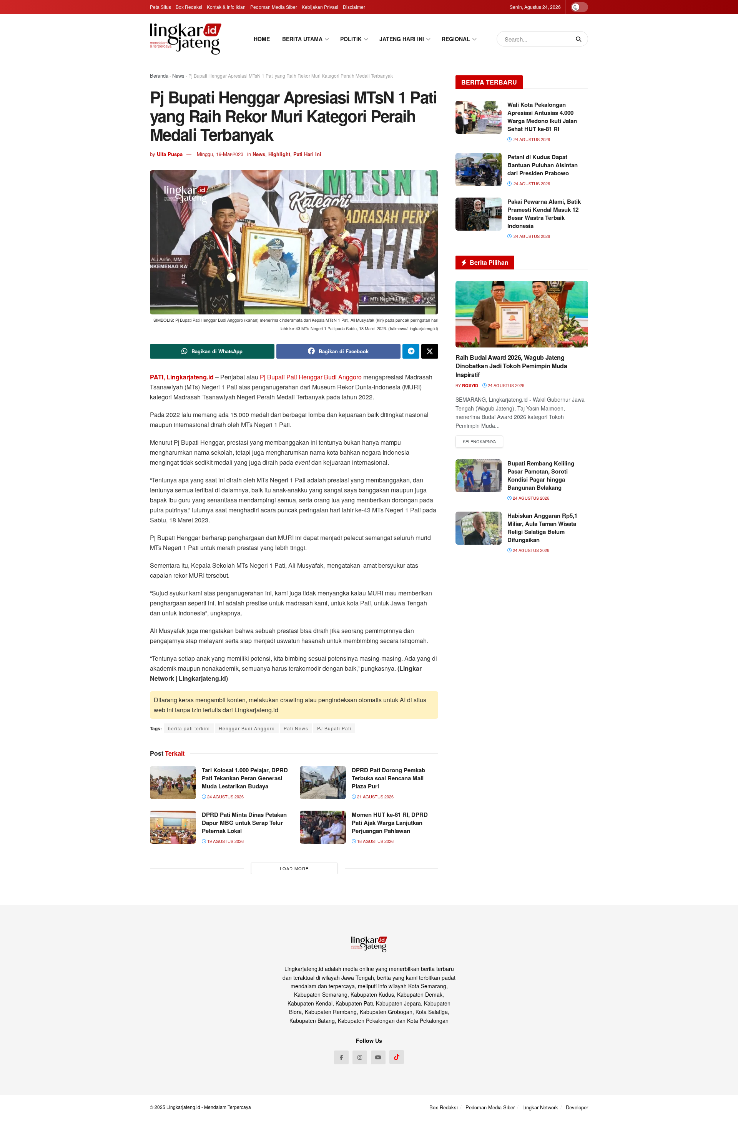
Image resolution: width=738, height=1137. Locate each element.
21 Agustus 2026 (375, 796)
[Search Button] (580, 39)
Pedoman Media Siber (273, 6)
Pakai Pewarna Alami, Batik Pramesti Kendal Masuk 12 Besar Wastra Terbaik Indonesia (544, 213)
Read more (479, 442)
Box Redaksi (189, 6)
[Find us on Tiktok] (396, 1057)
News (178, 75)
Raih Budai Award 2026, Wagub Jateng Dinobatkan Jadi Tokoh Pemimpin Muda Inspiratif (511, 366)
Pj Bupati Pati (278, 376)
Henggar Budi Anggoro (330, 376)
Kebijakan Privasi (320, 6)
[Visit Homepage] (185, 38)
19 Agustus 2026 (225, 841)
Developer (577, 1107)
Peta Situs (160, 6)
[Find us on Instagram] (359, 1057)
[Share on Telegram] (410, 351)
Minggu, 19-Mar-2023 (220, 154)
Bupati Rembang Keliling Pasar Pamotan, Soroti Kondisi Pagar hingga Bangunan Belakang (540, 475)
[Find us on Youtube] (378, 1057)
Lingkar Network (540, 1107)
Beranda (159, 75)
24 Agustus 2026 (225, 796)
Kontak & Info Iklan (226, 6)
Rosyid (470, 385)
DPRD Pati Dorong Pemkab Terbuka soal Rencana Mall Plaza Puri (388, 778)
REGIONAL (456, 39)
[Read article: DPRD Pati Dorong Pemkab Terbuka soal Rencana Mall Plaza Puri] (323, 782)
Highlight (279, 154)
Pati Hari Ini (307, 154)
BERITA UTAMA (302, 39)
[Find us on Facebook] (341, 1057)
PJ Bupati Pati (334, 728)
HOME (262, 39)
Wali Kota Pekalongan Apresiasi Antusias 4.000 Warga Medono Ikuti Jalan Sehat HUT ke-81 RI (542, 116)
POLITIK (351, 39)
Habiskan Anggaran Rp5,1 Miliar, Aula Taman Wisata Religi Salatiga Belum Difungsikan (542, 527)
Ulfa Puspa (170, 154)
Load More (294, 868)
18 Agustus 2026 (375, 841)
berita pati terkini (189, 728)
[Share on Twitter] (429, 351)
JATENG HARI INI (401, 39)
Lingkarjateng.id (183, 1107)
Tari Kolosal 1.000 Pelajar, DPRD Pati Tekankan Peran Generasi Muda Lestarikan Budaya (245, 778)
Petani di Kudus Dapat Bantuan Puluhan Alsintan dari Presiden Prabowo (542, 165)
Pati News (296, 728)
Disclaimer (354, 6)
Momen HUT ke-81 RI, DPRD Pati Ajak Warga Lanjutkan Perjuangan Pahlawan (390, 822)
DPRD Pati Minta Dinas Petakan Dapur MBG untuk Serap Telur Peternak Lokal (244, 822)
